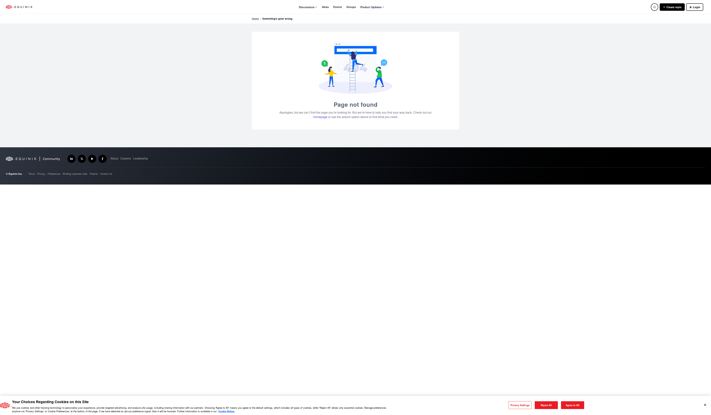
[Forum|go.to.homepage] (19, 7)
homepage (320, 117)
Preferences (54, 173)
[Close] (705, 405)
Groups (351, 7)
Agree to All (573, 405)
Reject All (546, 405)
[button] (672, 7)
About (114, 158)
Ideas (325, 7)
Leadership (140, 158)
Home (255, 18)
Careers (125, 158)
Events (337, 7)
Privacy (41, 173)
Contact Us (106, 173)
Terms (31, 173)
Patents (94, 173)
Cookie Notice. (226, 411)
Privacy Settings (520, 405)
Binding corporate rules (75, 173)
